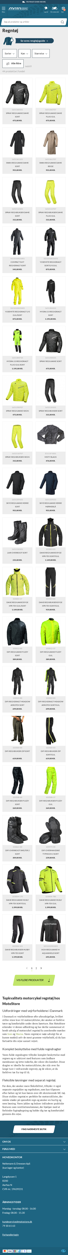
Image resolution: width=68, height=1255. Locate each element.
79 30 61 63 (8, 1225)
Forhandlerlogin (10, 1234)
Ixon (9, 1034)
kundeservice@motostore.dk (17, 1221)
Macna (19, 1034)
